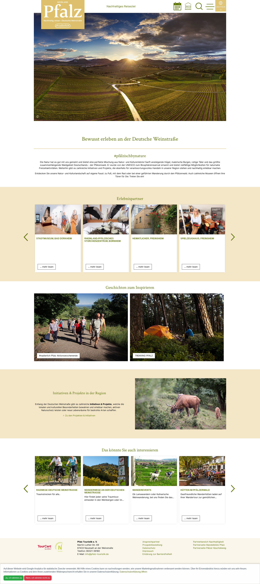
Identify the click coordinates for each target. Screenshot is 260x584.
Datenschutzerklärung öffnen (133, 572)
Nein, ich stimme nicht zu (38, 578)
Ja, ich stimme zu (13, 578)
